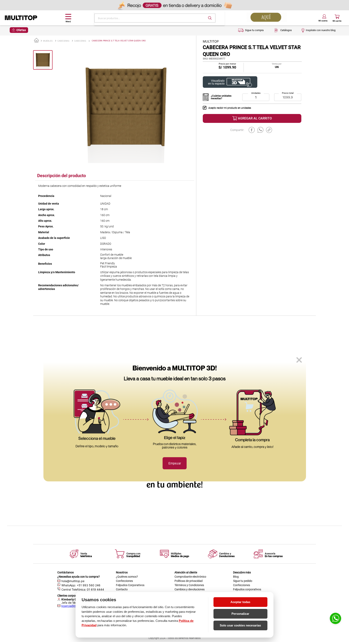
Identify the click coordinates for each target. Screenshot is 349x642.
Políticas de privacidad (188, 580)
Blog (236, 576)
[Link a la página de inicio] (36, 40)
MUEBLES (48, 41)
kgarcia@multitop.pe (75, 605)
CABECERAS (63, 41)
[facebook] (252, 130)
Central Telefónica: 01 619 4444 (82, 589)
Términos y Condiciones (189, 585)
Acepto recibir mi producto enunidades (229, 108)
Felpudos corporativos (247, 589)
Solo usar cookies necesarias (240, 625)
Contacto (122, 589)
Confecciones (124, 580)
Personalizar (240, 613)
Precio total (288, 93)
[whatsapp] (261, 130)
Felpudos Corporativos (130, 585)
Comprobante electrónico (190, 576)
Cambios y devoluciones (189, 589)
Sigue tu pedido (242, 580)
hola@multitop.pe (72, 581)
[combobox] (154, 18)
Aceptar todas (240, 602)
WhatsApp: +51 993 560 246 (80, 585)
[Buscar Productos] (210, 18)
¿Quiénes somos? (127, 576)
